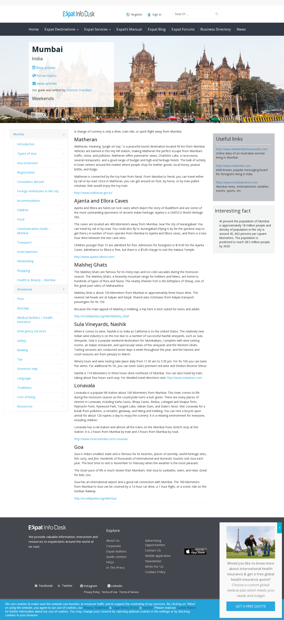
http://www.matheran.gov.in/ (93, 193)
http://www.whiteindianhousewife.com (241, 149)
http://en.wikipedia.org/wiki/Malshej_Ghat (101, 316)
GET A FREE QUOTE (251, 606)
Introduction (26, 144)
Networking (25, 261)
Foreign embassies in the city (38, 191)
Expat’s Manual (129, 29)
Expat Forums (183, 29)
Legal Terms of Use (125, 607)
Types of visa (26, 153)
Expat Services (96, 29)
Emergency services (31, 331)
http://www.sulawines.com (184, 378)
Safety (21, 340)
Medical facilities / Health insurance (35, 319)
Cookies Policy (155, 572)
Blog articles (45, 67)
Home (34, 29)
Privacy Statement (96, 607)
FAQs (110, 562)
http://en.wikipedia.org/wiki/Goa (95, 498)
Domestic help (27, 369)
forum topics (46, 75)
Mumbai (18, 134)
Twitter (67, 585)
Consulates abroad (30, 182)
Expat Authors (116, 551)
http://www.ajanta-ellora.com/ (94, 257)
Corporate (113, 546)
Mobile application (158, 556)
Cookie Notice (186, 607)
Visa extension (27, 163)
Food (20, 219)
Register (136, 14)
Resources (24, 406)
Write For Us (154, 566)
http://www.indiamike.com (233, 166)
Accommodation (28, 200)
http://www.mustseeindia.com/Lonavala (101, 439)
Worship (23, 308)
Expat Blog (157, 29)
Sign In (156, 14)
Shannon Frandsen (78, 90)
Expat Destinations (59, 29)
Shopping (23, 270)
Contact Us (153, 550)
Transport (24, 242)
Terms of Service (129, 592)
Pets (20, 298)
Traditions (24, 387)
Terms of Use (109, 592)
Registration (26, 172)
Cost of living (26, 397)
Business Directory (215, 29)
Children (22, 210)
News (241, 29)
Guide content (116, 557)
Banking (22, 350)
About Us (113, 540)
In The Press (115, 567)
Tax (19, 359)
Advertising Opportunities (155, 542)
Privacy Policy (92, 592)
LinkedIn (116, 586)
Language (24, 378)
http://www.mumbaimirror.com (237, 182)
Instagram (90, 586)
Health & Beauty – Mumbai (36, 280)
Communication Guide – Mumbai (33, 230)
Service (147, 607)
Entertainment (27, 252)
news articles (46, 83)
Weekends (24, 289)
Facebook (46, 585)
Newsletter (153, 561)
